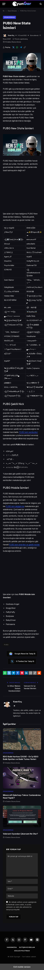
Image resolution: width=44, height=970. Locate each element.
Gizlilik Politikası (22, 951)
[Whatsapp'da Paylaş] (17, 47)
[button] (3, 4)
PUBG (6, 645)
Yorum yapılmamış (21, 39)
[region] (22, 192)
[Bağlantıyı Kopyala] (24, 47)
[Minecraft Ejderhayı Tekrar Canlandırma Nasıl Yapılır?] (22, 778)
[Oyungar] (22, 3)
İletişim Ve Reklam (27, 947)
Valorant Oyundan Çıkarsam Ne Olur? (20, 834)
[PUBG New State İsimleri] (22, 62)
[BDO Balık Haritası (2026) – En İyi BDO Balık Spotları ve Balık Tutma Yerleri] (22, 739)
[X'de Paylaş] (13, 47)
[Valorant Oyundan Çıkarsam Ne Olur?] (22, 816)
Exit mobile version (22, 967)
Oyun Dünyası (9, 17)
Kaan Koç (11, 35)
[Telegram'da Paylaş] (21, 47)
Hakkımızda (12, 947)
